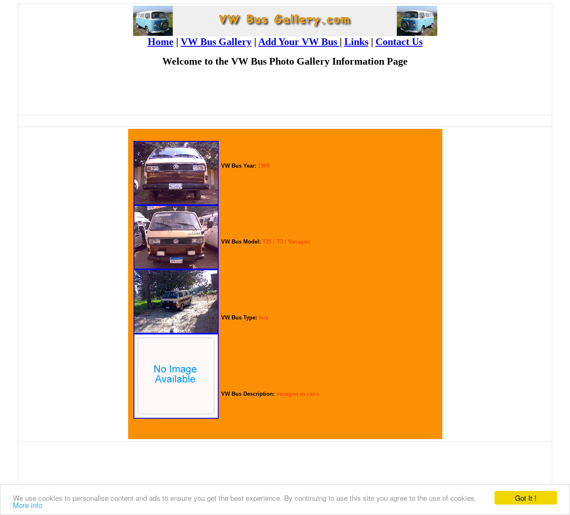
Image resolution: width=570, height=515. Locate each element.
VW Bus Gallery (216, 41)
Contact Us (399, 41)
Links (356, 41)
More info (27, 505)
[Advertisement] (285, 94)
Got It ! (526, 497)
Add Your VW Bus (299, 41)
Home (161, 41)
